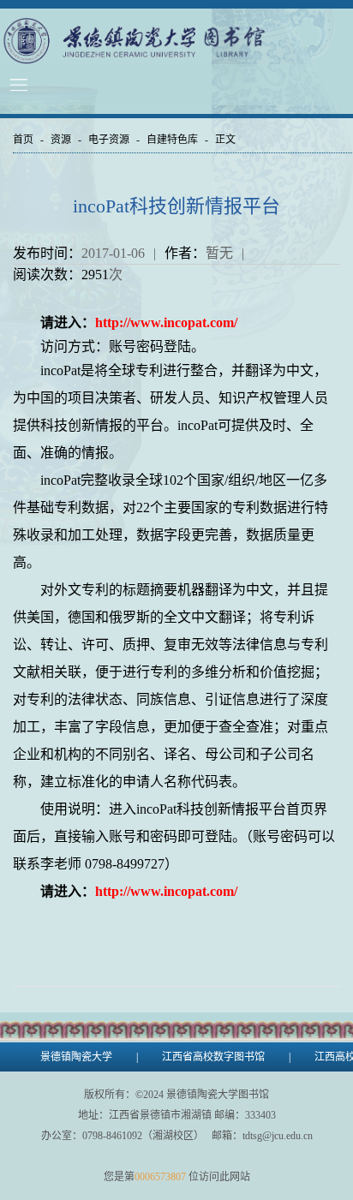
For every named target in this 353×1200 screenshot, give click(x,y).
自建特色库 (172, 140)
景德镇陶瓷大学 (76, 1057)
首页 (23, 140)
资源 (61, 140)
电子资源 (108, 140)
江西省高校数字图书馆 (213, 1057)
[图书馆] (172, 40)
